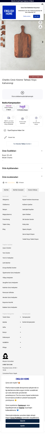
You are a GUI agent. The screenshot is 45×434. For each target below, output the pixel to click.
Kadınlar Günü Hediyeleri (10, 287)
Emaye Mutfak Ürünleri (9, 268)
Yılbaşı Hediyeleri (8, 277)
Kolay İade (25, 224)
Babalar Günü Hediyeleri (10, 307)
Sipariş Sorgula (26, 229)
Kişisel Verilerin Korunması (30, 199)
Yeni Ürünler (6, 253)
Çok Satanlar (6, 263)
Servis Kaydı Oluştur (28, 234)
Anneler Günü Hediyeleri (10, 297)
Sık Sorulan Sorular (28, 219)
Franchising (6, 219)
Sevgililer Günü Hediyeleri (10, 282)
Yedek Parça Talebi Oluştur (30, 239)
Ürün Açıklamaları (10, 168)
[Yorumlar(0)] (22, 177)
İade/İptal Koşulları (28, 209)
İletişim (5, 209)
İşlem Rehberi (26, 214)
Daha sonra (26, 16)
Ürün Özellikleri (9, 151)
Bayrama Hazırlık (8, 302)
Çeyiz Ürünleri (7, 248)
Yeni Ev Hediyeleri (8, 258)
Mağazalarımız (7, 214)
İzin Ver (36, 16)
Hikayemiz (6, 199)
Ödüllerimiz (6, 204)
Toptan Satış (6, 224)
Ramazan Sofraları (8, 292)
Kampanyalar (26, 317)
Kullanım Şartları (27, 204)
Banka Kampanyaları (28, 322)
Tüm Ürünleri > (22, 144)
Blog (4, 229)
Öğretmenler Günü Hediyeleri (11, 273)
